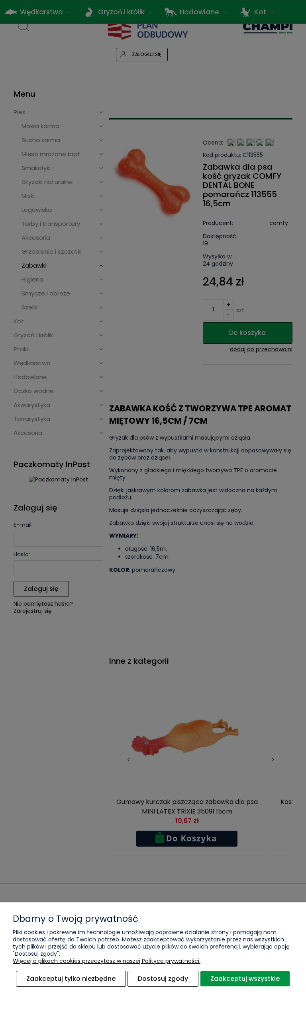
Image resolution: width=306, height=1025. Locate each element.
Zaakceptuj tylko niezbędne (71, 978)
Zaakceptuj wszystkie (245, 978)
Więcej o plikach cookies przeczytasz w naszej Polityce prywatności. (106, 961)
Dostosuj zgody (163, 978)
